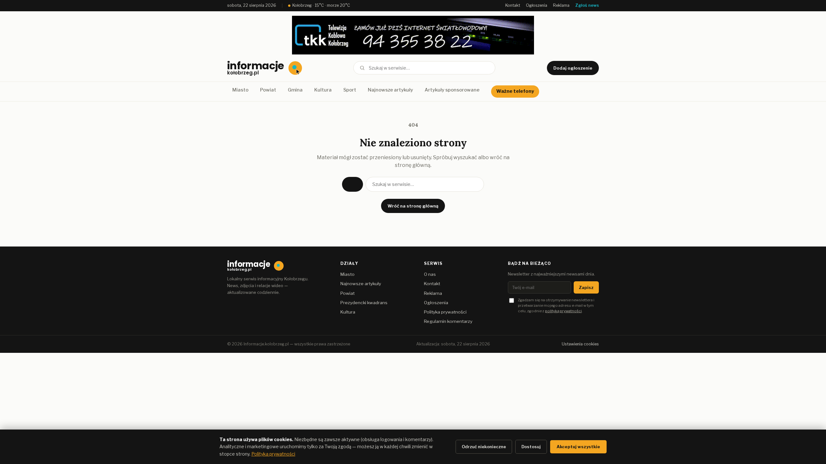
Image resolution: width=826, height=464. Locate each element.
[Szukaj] (362, 68)
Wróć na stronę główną (413, 205)
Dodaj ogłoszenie (572, 68)
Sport (349, 90)
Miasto (240, 90)
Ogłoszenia (536, 5)
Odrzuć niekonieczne (484, 446)
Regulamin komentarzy (448, 321)
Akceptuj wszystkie (578, 446)
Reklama (561, 5)
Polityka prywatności (445, 311)
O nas (430, 274)
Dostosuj (531, 446)
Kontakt (512, 5)
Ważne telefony (515, 91)
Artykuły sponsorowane (452, 90)
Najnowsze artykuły (390, 90)
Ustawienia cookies (580, 344)
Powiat (268, 90)
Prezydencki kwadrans (364, 302)
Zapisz (586, 287)
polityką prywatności (563, 311)
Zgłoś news (587, 5)
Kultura (323, 90)
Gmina (295, 90)
